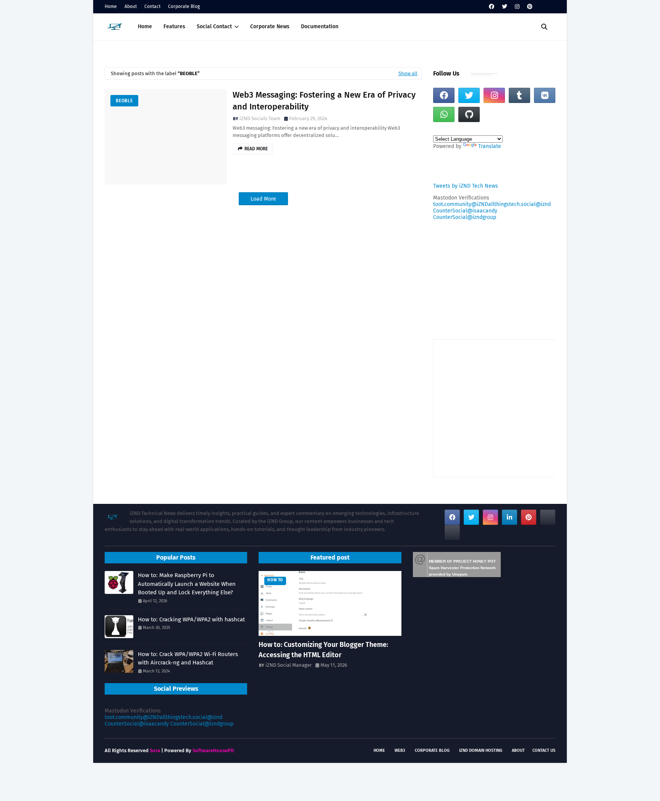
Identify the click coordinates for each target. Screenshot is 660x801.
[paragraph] (452, 532)
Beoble (124, 100)
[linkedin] (509, 517)
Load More (263, 199)
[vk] (544, 95)
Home (111, 6)
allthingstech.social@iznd (519, 204)
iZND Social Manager (288, 665)
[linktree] (547, 517)
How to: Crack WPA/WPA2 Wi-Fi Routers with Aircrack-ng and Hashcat (188, 658)
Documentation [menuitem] (319, 26)
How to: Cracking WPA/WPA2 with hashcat (191, 619)
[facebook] (491, 6)
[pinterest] (529, 6)
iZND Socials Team (259, 118)
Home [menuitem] (145, 26)
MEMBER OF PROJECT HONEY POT (462, 561)
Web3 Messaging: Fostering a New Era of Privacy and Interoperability (324, 101)
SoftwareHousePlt (213, 750)
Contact (152, 6)
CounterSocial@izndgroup (464, 217)
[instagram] (517, 6)
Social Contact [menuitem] (214, 26)
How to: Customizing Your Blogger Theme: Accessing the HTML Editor (323, 649)
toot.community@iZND (460, 204)
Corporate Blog (184, 6)
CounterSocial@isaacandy (465, 210)
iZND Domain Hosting (480, 750)
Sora (155, 750)
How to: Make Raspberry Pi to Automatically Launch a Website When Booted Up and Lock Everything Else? (187, 584)
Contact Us (543, 750)
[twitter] (504, 6)
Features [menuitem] (174, 26)
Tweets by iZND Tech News (465, 186)
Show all (407, 73)
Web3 (400, 750)
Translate (489, 146)
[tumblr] (519, 95)
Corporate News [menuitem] (270, 26)
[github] (469, 114)
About (131, 6)
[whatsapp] (444, 114)
